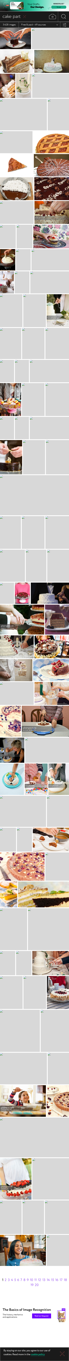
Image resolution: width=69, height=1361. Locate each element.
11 (35, 1280)
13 (43, 1280)
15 (52, 1280)
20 (37, 1285)
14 (48, 1280)
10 (31, 1280)
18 (65, 1280)
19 (31, 1285)
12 (39, 1280)
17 (61, 1280)
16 (56, 1280)
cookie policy (38, 1354)
